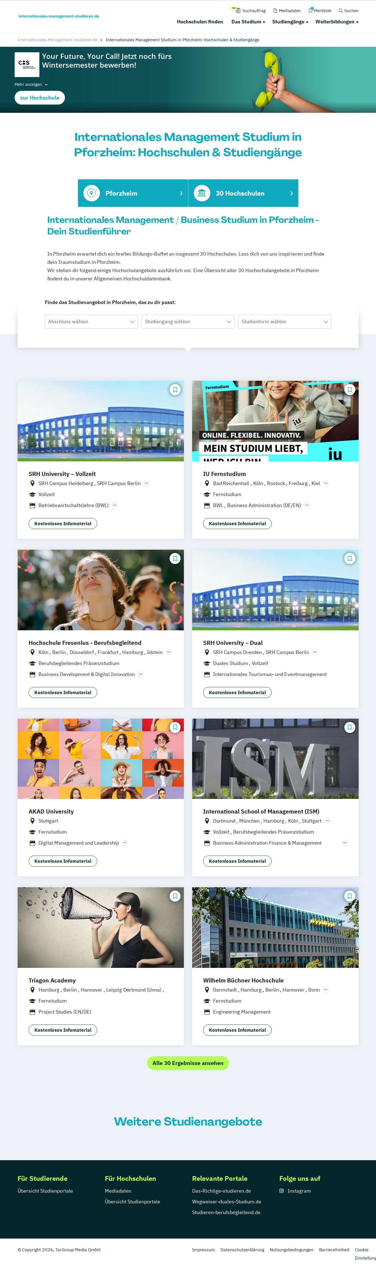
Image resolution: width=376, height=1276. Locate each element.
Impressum (203, 1249)
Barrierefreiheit (334, 1249)
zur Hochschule (39, 97)
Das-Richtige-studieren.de (221, 1191)
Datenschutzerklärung (242, 1249)
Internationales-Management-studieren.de (57, 39)
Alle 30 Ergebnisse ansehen (188, 1063)
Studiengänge (288, 21)
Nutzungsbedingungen (292, 1249)
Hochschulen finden (200, 21)
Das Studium (246, 21)
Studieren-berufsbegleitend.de (226, 1212)
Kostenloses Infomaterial (62, 524)
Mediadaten (118, 1191)
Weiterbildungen (335, 21)
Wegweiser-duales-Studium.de (226, 1201)
